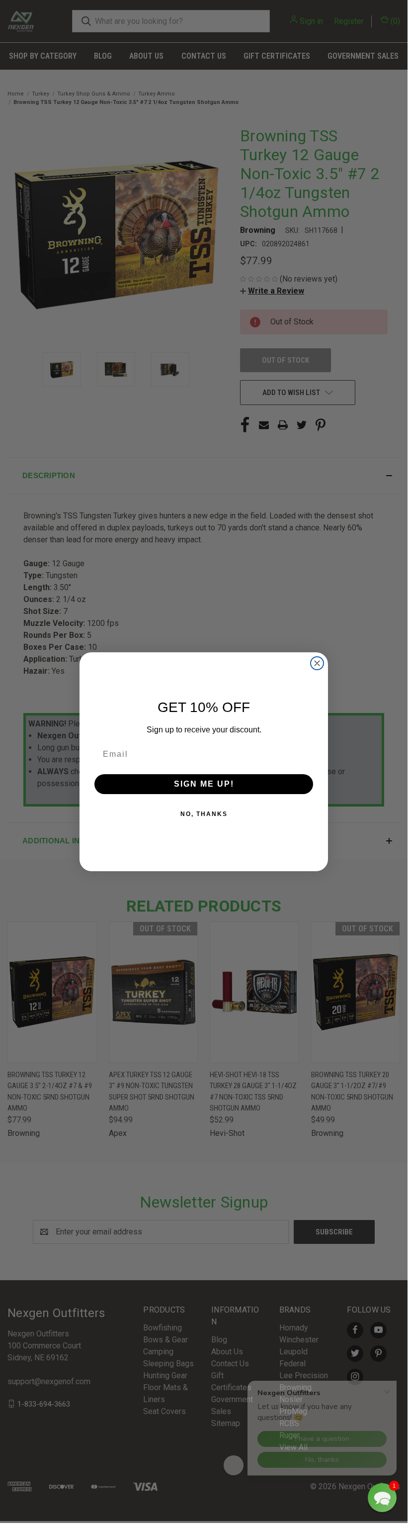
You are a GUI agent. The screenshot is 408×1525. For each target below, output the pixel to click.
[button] (382, 1497)
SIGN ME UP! (204, 784)
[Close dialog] (317, 663)
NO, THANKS (204, 814)
